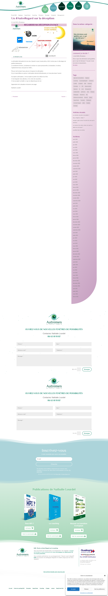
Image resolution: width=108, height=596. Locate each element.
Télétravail (88, 100)
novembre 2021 (76, 286)
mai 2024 (75, 208)
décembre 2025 (76, 160)
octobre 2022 (76, 256)
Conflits (75, 83)
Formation (76, 86)
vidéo (83, 103)
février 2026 (75, 155)
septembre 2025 (76, 168)
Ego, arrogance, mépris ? (79, 117)
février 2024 (75, 216)
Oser (88, 91)
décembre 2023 (76, 222)
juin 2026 (75, 144)
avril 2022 (75, 272)
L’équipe (47, 588)
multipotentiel (76, 91)
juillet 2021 (75, 291)
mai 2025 (75, 179)
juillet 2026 (75, 142)
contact (53, 588)
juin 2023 (75, 238)
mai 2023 (75, 240)
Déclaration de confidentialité (86, 592)
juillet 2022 (75, 264)
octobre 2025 (76, 166)
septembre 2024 (76, 200)
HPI (82, 86)
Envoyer (87, 369)
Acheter (28, 528)
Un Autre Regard (77, 103)
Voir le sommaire (28, 534)
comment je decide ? (81, 53)
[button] (105, 575)
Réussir (86, 97)
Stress (90, 97)
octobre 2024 (76, 198)
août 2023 (75, 232)
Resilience (82, 94)
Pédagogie (76, 94)
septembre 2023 (76, 230)
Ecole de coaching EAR (19, 588)
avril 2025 (75, 182)
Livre (83, 89)
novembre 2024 (76, 195)
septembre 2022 (76, 259)
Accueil (10, 588)
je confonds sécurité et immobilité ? (81, 115)
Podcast (92, 91)
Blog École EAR (59, 588)
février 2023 (75, 248)
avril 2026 (75, 150)
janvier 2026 (76, 158)
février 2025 (75, 187)
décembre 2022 (76, 254)
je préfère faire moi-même (79, 130)
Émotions (41, 15)
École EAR (14, 15)
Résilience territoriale (78, 97)
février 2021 (75, 296)
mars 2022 (75, 275)
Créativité (53, 15)
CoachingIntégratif (83, 80)
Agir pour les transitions (79, 78)
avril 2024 (75, 211)
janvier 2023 (76, 251)
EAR (85, 83)
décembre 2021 (76, 283)
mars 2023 (75, 246)
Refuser (86, 589)
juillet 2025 (75, 174)
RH (87, 94)
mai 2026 (75, 147)
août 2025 (75, 171)
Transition (82, 100)
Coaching (34, 15)
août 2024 (75, 203)
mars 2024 (75, 214)
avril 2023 (75, 243)
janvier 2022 (76, 280)
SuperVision (27, 15)
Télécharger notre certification (85, 564)
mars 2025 (75, 184)
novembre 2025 (76, 163)
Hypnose (75, 89)
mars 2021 (75, 294)
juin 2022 (75, 267)
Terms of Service (65, 474)
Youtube (88, 103)
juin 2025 (75, 176)
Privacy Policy (58, 474)
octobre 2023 (76, 227)
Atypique (20, 15)
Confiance (91, 80)
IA (79, 89)
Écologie (47, 15)
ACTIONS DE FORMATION (85, 562)
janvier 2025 (76, 190)
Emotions (90, 83)
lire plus (75, 65)
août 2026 (75, 139)
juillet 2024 (75, 206)
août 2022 (75, 262)
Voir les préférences (99, 589)
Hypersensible (88, 86)
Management (61, 15)
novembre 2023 (76, 224)
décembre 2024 (76, 192)
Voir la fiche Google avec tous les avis (54, 572)
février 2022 (75, 278)
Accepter (73, 589)
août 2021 (75, 288)
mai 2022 (75, 270)
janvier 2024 (76, 219)
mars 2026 (75, 152)
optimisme (83, 91)
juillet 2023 (75, 235)
